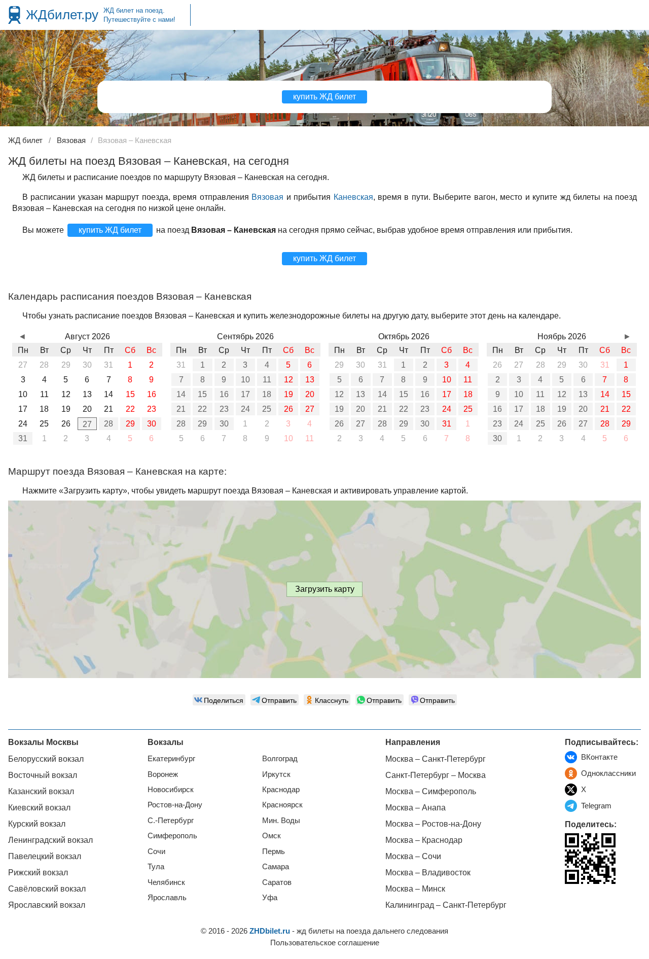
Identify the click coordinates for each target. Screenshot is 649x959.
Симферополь (172, 835)
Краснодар (281, 789)
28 (108, 423)
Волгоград (280, 758)
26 (288, 409)
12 (288, 379)
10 (245, 379)
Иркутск (276, 774)
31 (22, 438)
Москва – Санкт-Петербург (435, 759)
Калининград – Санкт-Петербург (446, 905)
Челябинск (166, 882)
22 (202, 409)
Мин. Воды (281, 820)
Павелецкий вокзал (44, 856)
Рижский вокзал (38, 872)
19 (288, 394)
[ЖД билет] (14, 15)
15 (202, 394)
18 (266, 394)
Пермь (273, 851)
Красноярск (282, 804)
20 (309, 394)
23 (224, 409)
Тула (156, 866)
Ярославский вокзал (46, 905)
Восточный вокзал (42, 775)
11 (267, 379)
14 (181, 394)
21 (181, 409)
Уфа (269, 897)
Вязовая (267, 197)
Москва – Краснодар (423, 840)
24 (245, 409)
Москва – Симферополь (430, 791)
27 (87, 424)
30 (151, 423)
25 (266, 409)
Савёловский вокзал (47, 888)
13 (309, 379)
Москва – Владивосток (428, 872)
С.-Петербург (171, 820)
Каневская (353, 197)
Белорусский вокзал (46, 759)
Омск (271, 835)
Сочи (156, 851)
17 (245, 394)
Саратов (277, 882)
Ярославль (167, 897)
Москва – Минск (415, 888)
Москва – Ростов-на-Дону (433, 824)
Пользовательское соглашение (324, 942)
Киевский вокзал (39, 807)
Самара (275, 866)
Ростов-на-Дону (175, 804)
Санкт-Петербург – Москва (435, 775)
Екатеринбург (171, 758)
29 (130, 423)
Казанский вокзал (41, 791)
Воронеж (163, 774)
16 (224, 394)
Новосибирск (171, 789)
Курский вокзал (36, 824)
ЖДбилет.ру (62, 15)
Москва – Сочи (413, 856)
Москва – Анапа (415, 807)
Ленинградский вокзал (50, 840)
